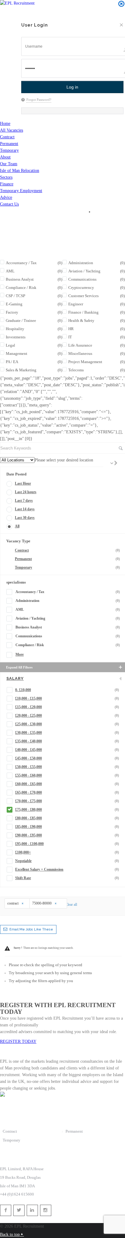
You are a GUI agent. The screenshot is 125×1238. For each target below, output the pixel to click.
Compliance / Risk (34, 287)
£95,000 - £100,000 (67, 844)
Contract (7, 137)
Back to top (10, 1234)
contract (13, 903)
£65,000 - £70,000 (67, 792)
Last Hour (23, 483)
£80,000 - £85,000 (67, 818)
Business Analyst (34, 279)
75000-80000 (42, 903)
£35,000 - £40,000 (67, 741)
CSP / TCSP (34, 295)
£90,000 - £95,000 (67, 835)
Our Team (8, 164)
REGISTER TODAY (18, 1041)
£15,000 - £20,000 (67, 707)
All (17, 526)
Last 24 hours (25, 492)
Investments (34, 337)
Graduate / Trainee (34, 320)
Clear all (71, 904)
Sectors (6, 177)
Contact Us (9, 204)
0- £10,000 (67, 690)
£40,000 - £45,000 (67, 750)
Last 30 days (25, 517)
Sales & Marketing (34, 370)
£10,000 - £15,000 (67, 698)
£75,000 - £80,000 (67, 809)
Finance (6, 184)
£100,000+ (67, 852)
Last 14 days (25, 509)
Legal (34, 345)
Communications (67, 636)
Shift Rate (67, 878)
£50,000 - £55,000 (67, 767)
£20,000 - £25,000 (67, 715)
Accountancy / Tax (34, 262)
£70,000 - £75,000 (67, 801)
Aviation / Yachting (67, 618)
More (19, 654)
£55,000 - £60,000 (67, 775)
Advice (6, 197)
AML (34, 271)
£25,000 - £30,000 (67, 724)
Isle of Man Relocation (19, 170)
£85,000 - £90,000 (67, 827)
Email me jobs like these (31, 929)
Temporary (9, 150)
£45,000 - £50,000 (67, 758)
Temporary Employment (21, 190)
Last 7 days (24, 500)
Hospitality (34, 328)
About (5, 157)
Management (34, 353)
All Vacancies (11, 130)
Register (21, 11)
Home (5, 123)
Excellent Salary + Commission (67, 869)
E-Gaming (34, 304)
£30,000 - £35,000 (67, 732)
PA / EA (34, 361)
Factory (34, 312)
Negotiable (67, 861)
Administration (67, 601)
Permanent (9, 143)
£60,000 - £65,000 (67, 784)
